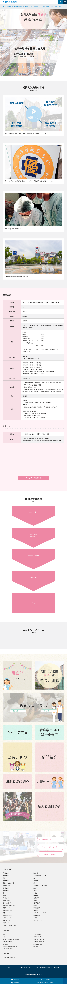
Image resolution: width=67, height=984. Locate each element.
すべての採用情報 (18, 6)
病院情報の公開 (38, 944)
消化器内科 (6, 873)
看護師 (26, 6)
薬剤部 (35, 905)
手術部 (35, 918)
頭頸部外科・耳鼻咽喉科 (40, 885)
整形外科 (36, 873)
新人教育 (46, 711)
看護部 (35, 900)
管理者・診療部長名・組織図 (11, 939)
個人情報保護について (45, 967)
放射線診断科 (6, 885)
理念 (4, 934)
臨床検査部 (37, 908)
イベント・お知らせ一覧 (49, 847)
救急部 (35, 893)
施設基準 (5, 944)
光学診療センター (7, 910)
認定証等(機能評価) (39, 942)
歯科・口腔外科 (7, 903)
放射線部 (36, 910)
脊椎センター (6, 923)
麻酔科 (35, 890)
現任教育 (15, 711)
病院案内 (6, 930)
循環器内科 (6, 875)
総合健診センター (7, 915)
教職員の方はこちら (10, 957)
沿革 (4, 937)
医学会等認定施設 (7, 942)
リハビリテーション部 (40, 913)
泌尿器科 (36, 880)
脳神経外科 (6, 898)
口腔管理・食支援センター (10, 925)
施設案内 (36, 947)
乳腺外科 (5, 895)
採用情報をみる (46, 840)
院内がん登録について (40, 939)
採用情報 (9, 6)
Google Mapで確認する (33, 478)
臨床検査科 (37, 895)
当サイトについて (33, 967)
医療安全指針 (37, 934)
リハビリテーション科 (40, 875)
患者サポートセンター (40, 920)
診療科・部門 (8, 869)
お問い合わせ (56, 967)
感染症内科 (6, 890)
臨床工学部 (37, 915)
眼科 (35, 878)
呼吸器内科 (6, 880)
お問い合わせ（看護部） (49, 854)
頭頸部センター (7, 908)
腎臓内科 (5, 878)
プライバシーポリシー (13, 967)
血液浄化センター (7, 918)
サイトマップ (24, 967)
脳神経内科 (6, 888)
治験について (37, 937)
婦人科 (35, 883)
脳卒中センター (7, 913)
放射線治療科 (6, 900)
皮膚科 (35, 888)
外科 (4, 893)
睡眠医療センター (7, 920)
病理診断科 (37, 898)
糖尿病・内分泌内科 (8, 883)
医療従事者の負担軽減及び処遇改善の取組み (10, 947)
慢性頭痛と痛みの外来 (9, 905)
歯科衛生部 (37, 903)
